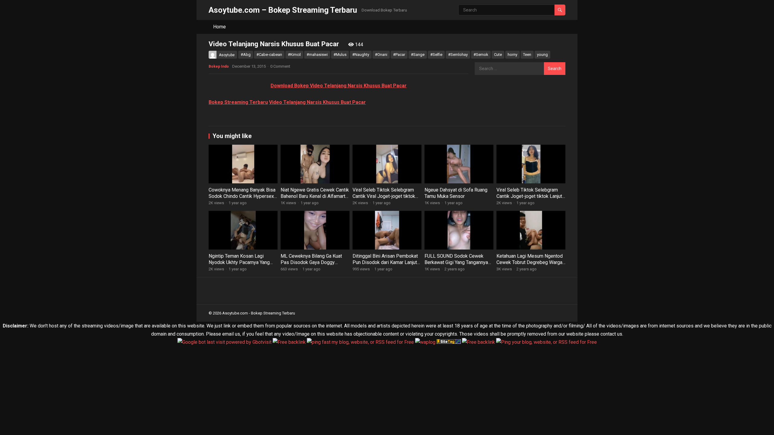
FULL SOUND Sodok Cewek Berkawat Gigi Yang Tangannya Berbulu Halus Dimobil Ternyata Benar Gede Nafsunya (457, 265)
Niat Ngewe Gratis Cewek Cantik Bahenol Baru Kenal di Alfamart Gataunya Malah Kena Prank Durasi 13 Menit (315, 199)
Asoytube (227, 55)
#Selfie (436, 54)
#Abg (246, 54)
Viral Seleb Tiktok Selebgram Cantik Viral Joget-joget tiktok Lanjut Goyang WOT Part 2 (384, 196)
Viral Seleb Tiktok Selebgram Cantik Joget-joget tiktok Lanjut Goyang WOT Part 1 (529, 196)
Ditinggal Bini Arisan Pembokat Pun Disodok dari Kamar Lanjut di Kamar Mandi (385, 262)
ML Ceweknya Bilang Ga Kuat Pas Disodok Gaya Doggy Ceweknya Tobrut (311, 262)
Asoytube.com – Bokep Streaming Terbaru (283, 9)
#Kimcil (294, 54)
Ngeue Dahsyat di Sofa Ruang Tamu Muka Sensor (455, 193)
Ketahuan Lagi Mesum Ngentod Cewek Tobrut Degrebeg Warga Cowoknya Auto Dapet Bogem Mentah (529, 265)
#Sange (417, 54)
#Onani (381, 54)
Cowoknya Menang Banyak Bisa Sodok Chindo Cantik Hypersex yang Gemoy (242, 196)
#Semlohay (458, 54)
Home (219, 27)
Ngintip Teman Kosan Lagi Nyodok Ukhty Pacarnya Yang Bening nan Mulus (239, 262)
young (542, 54)
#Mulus (339, 54)
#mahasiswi (317, 54)
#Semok (480, 54)
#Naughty (360, 54)
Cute (498, 54)
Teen (527, 54)
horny (512, 54)
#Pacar (399, 54)
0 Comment (280, 66)
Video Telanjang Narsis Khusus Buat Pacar (317, 102)
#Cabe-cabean (269, 54)
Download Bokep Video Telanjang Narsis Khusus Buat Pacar (339, 86)
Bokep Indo (219, 66)
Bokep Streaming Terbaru (238, 102)
